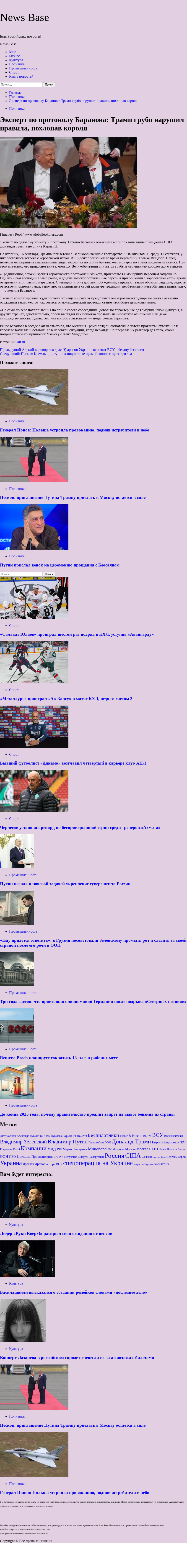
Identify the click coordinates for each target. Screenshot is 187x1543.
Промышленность (23, 68)
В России (135, 1135)
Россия (114, 1155)
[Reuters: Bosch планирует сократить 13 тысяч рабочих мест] (17, 1041)
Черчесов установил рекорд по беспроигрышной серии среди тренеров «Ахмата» (80, 827)
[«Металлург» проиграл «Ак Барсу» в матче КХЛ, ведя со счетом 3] (34, 682)
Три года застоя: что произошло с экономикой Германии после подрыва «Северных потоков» (93, 1001)
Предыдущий (72, 350)
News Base (24, 17)
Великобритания (173, 1136)
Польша (24, 1156)
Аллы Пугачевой (53, 1135)
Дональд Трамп (131, 1141)
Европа (157, 1142)
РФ (61, 1156)
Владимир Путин (68, 1142)
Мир (12, 52)
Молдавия (118, 1149)
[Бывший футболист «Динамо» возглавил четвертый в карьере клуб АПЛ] (34, 747)
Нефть (162, 1149)
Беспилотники (103, 1135)
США (133, 1155)
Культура (16, 60)
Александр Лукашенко (30, 1136)
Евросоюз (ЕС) (175, 1142)
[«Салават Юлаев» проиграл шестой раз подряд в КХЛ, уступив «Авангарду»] (34, 618)
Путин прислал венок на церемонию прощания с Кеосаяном (59, 565)
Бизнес (14, 56)
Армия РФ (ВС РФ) (75, 1135)
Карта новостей (21, 76)
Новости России (176, 1149)
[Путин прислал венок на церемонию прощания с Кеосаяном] (34, 548)
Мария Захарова (75, 1149)
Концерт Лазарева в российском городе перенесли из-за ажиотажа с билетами (77, 1357)
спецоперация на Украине (98, 1162)
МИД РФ (54, 1149)
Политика (17, 64)
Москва (130, 1149)
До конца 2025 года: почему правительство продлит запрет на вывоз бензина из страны (87, 1114)
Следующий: (66, 354)
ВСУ (157, 1135)
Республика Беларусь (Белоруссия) (84, 1156)
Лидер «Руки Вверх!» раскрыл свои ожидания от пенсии (56, 1233)
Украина (11, 1163)
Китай (16, 1149)
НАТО (153, 1149)
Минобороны (100, 1149)
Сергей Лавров (176, 1156)
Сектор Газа (159, 1157)
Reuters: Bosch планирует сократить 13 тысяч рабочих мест (59, 1057)
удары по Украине (143, 1164)
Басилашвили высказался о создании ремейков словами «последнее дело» (73, 1292)
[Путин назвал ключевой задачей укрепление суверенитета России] (17, 867)
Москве (142, 1149)
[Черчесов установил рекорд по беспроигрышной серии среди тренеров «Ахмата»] (34, 811)
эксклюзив (161, 1164)
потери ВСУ (54, 1164)
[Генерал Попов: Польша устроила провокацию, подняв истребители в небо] (34, 413)
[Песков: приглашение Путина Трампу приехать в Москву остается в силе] (34, 481)
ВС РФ (147, 1136)
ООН (4, 1156)
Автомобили (8, 1135)
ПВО (12, 1156)
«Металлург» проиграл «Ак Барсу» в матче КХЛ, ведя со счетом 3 (66, 698)
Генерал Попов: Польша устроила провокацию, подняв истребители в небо (74, 430)
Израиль (6, 1149)
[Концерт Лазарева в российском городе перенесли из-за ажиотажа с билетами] (23, 1341)
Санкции (147, 1156)
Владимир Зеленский (23, 1142)
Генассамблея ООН (99, 1142)
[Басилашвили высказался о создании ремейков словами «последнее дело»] (27, 1276)
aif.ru (21, 342)
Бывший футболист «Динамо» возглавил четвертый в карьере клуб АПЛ (73, 763)
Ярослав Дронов (34, 1164)
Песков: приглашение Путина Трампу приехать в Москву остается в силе (72, 497)
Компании (34, 1148)
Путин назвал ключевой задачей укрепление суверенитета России (65, 883)
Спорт (14, 72)
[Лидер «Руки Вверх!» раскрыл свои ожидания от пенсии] (27, 1217)
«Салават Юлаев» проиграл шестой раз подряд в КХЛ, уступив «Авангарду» (77, 634)
